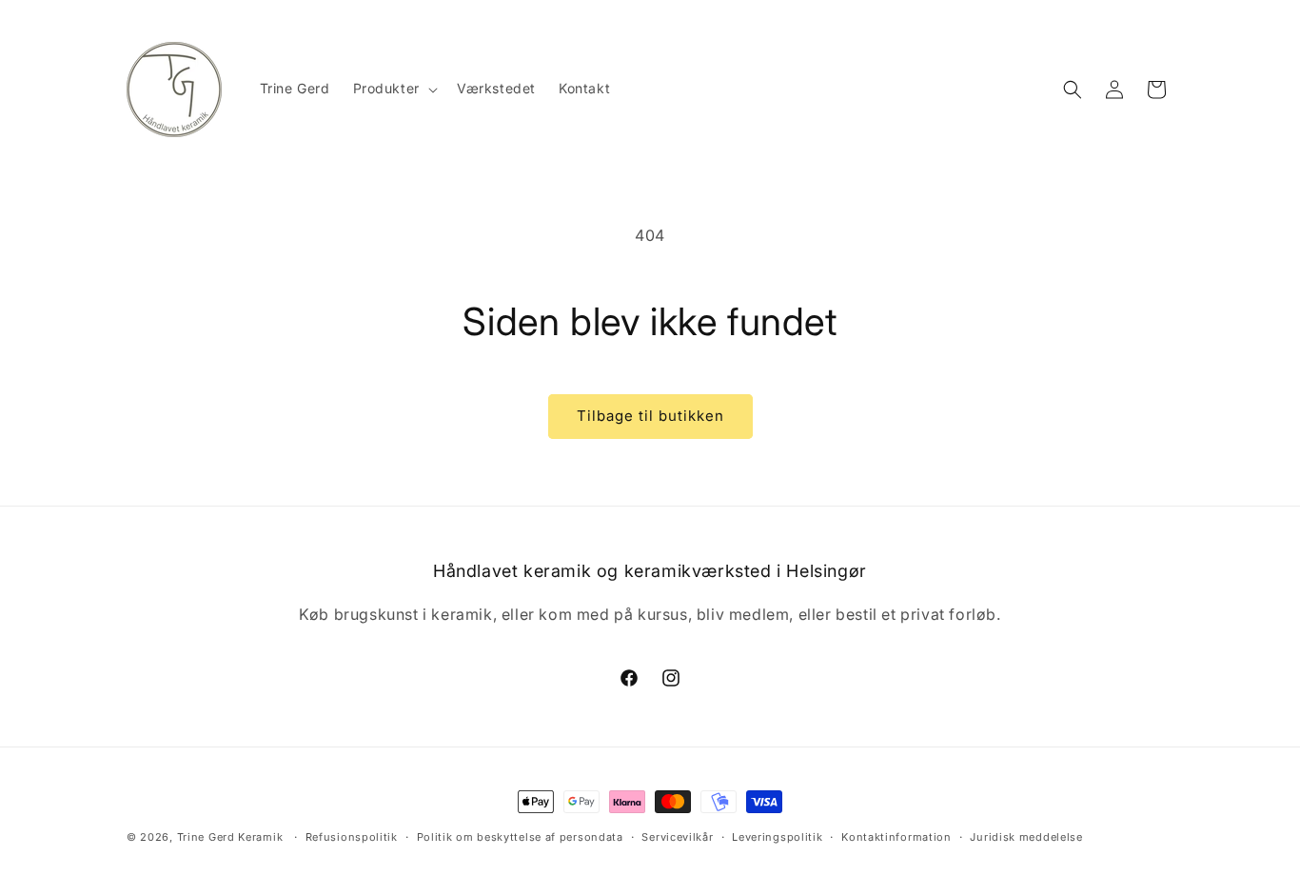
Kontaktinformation (896, 837)
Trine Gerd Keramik (230, 837)
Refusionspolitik (351, 837)
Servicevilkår (677, 837)
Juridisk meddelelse (1026, 837)
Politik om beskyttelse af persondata (520, 837)
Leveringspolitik (777, 837)
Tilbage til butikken (650, 416)
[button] (393, 89)
